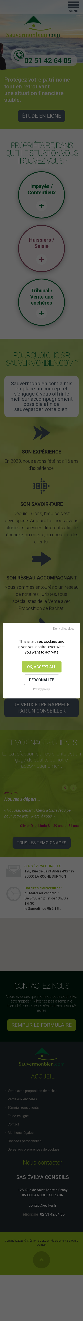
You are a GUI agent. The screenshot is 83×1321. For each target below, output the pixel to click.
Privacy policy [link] (41, 689)
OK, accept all (41, 666)
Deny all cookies (63, 628)
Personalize (41, 680)
